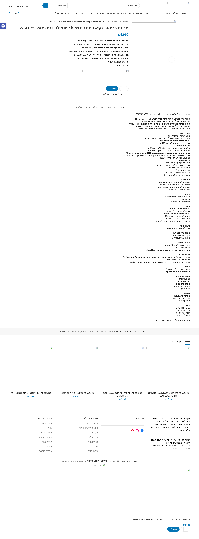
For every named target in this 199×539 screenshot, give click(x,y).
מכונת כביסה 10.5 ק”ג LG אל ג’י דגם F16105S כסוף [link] (31, 393)
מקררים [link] (94, 432)
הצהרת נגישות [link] (45, 451)
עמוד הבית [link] (124, 22)
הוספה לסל (112, 88)
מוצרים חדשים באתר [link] (103, 331)
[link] (3, 26)
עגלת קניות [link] (47, 442)
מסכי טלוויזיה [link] (92, 437)
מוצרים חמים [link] (87, 331)
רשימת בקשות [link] (45, 437)
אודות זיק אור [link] (46, 432)
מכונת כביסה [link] (111, 22)
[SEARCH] (45, 5)
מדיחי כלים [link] (93, 451)
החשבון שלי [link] (46, 423)
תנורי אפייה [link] (93, 442)
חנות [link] (50, 428)
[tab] (121, 106)
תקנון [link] (49, 446)
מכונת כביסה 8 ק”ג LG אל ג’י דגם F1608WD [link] (76, 393)
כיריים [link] (95, 446)
